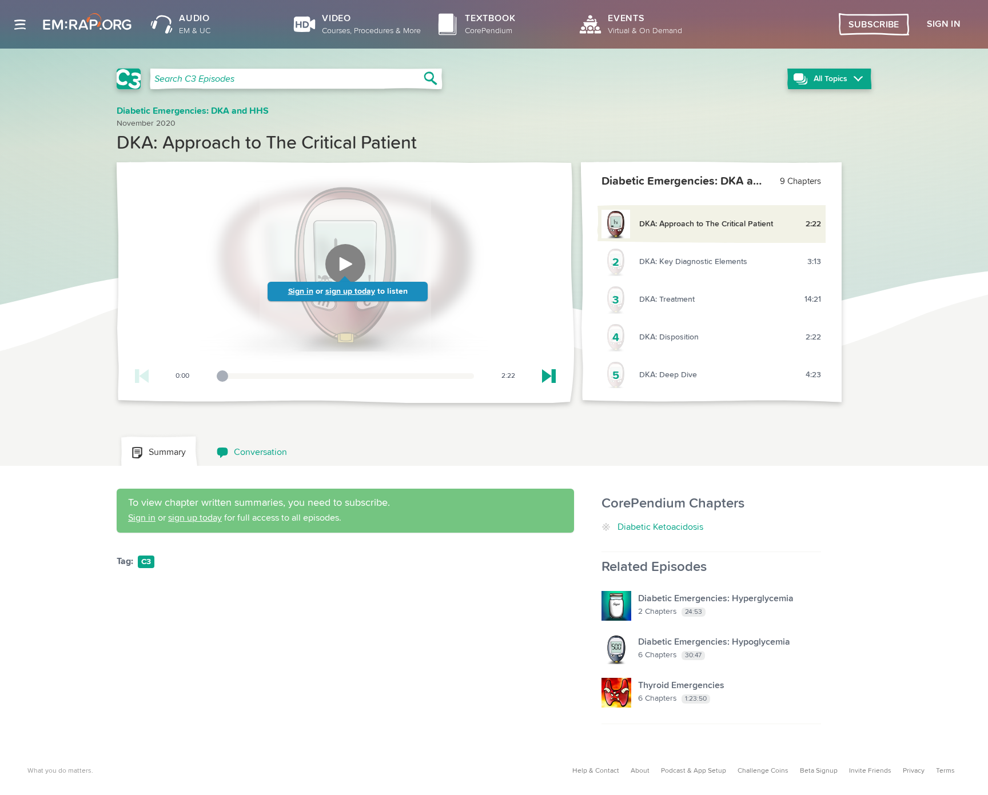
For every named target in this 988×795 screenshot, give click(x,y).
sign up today (350, 291)
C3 (146, 562)
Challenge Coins (763, 771)
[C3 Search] (129, 79)
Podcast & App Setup (693, 771)
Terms (945, 771)
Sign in (300, 291)
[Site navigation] (20, 24)
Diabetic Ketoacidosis (660, 527)
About (640, 771)
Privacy (914, 771)
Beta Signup (819, 771)
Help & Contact (595, 771)
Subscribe (873, 24)
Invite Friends (870, 771)
